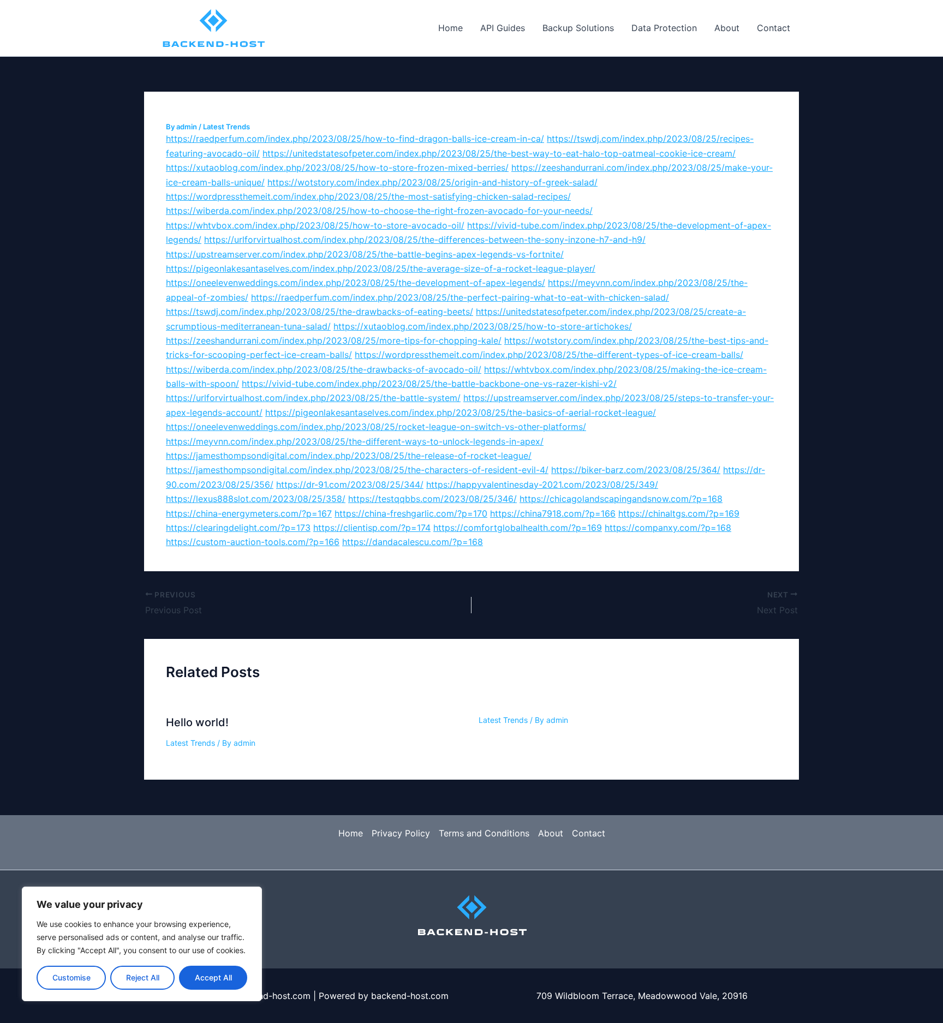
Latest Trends (226, 126)
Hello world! (197, 722)
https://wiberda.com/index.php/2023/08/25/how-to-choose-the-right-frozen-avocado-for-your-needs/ (379, 210)
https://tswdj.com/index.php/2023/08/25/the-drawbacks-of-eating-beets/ (319, 311)
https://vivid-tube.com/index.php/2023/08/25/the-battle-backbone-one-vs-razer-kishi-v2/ (429, 383)
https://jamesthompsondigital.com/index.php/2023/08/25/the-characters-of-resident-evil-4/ (357, 469)
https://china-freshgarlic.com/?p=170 (411, 513)
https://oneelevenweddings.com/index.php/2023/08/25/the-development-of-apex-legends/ (355, 282)
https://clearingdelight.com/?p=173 (238, 527)
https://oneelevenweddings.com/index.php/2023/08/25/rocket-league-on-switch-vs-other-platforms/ (376, 426)
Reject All (142, 977)
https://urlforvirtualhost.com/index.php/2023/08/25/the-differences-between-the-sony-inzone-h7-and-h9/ (425, 239)
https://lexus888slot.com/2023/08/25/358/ (255, 498)
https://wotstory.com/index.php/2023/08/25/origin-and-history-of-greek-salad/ (432, 182)
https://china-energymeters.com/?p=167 (249, 513)
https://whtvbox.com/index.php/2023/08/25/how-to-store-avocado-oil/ (315, 225)
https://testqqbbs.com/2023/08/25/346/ (432, 498)
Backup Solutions (578, 27)
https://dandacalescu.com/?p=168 (412, 541)
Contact (773, 27)
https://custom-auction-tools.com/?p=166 (252, 541)
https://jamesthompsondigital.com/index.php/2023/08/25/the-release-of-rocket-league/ (349, 455)
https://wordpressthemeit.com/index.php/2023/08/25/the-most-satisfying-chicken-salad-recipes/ (368, 196)
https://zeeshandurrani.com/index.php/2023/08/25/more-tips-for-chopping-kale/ (334, 340)
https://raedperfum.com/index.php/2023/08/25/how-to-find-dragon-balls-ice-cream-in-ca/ (355, 138)
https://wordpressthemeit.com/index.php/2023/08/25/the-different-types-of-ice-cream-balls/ (549, 354)
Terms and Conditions (484, 833)
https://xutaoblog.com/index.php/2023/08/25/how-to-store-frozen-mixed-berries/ (337, 167)
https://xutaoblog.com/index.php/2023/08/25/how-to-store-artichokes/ (482, 326)
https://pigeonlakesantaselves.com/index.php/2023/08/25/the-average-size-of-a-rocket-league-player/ (380, 268)
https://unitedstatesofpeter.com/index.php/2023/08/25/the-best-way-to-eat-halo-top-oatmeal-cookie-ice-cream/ (499, 153)
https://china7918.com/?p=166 (553, 513)
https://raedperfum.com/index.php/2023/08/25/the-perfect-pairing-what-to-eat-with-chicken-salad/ (460, 297)
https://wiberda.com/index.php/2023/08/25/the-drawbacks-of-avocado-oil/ (323, 369)
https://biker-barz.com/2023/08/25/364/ (635, 469)
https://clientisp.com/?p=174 (372, 527)
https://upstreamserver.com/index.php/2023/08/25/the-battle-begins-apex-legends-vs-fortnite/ (365, 254)
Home (450, 27)
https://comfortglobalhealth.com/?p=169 (517, 527)
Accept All (213, 977)
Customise (71, 977)
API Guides (502, 27)
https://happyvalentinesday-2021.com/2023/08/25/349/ (542, 484)
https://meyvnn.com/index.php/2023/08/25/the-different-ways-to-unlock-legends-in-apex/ (355, 441)
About (726, 27)
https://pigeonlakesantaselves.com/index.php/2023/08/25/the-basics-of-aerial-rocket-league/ (460, 412)
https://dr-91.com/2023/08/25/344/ (349, 484)
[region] (142, 944)
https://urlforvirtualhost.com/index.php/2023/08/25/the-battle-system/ (313, 397)
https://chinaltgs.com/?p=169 (678, 513)
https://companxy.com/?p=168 (668, 527)
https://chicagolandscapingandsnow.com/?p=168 (621, 498)
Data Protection (664, 27)
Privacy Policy (401, 833)
